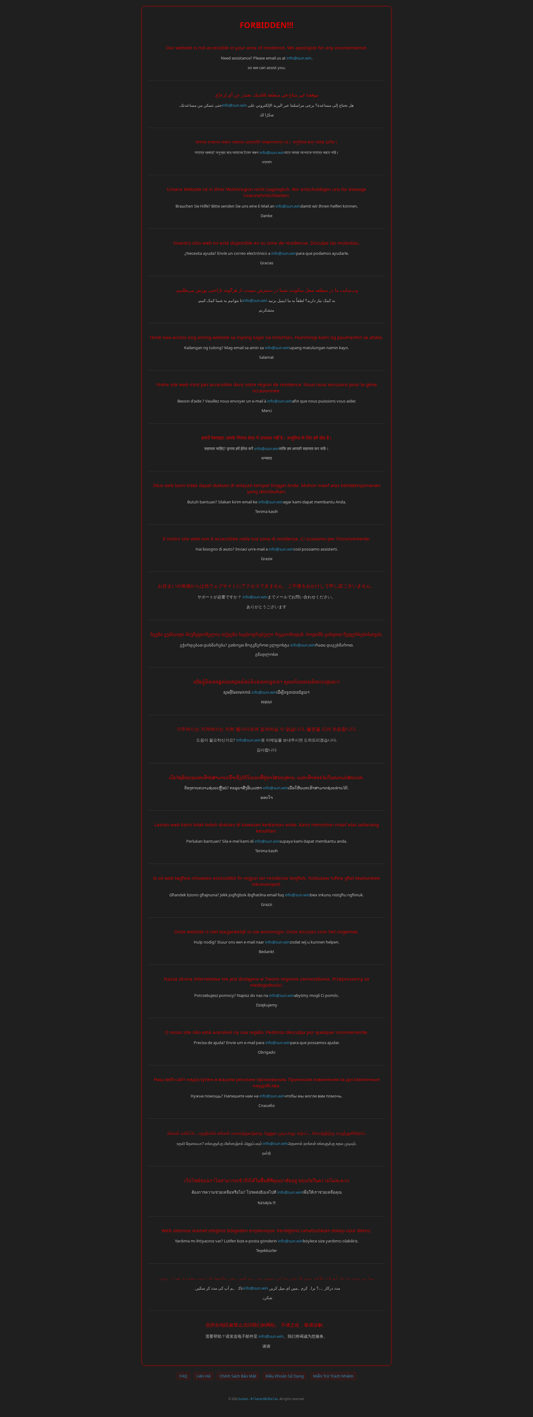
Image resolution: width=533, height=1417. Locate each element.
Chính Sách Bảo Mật (238, 1376)
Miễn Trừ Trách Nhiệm (333, 1376)
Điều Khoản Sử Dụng (285, 1376)
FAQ (183, 1376)
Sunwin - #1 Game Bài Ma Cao (258, 1399)
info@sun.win (299, 58)
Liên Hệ (203, 1376)
